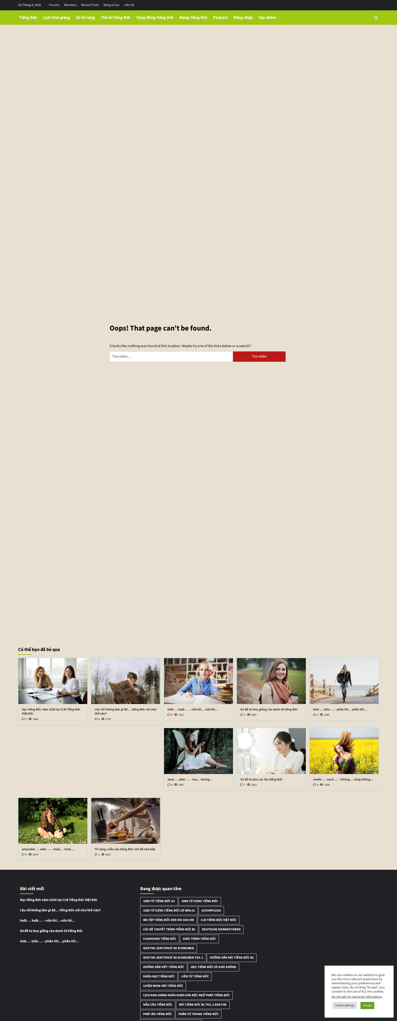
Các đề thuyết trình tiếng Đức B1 (169, 929)
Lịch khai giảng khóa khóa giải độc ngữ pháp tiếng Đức (186, 995)
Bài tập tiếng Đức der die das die (168, 920)
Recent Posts (90, 5)
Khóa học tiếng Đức (159, 976)
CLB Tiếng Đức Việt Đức (218, 920)
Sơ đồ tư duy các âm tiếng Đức (261, 779)
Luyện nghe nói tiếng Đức (163, 986)
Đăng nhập (243, 17)
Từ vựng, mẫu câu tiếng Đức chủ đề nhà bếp (125, 849)
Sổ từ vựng (85, 17)
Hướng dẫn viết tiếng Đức (163, 967)
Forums (54, 5)
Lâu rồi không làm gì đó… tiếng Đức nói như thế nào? (125, 711)
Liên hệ (129, 5)
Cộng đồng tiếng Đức (155, 17)
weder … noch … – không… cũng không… (343, 779)
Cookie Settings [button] (344, 1005)
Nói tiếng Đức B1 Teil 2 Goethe (203, 1004)
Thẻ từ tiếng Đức (115, 17)
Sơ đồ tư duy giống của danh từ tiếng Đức (269, 709)
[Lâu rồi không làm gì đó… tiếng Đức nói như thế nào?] (125, 681)
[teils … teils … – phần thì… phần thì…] (344, 681)
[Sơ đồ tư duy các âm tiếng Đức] (271, 751)
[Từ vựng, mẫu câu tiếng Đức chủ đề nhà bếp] (125, 821)
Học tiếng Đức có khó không (213, 967)
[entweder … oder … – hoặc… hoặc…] (52, 821)
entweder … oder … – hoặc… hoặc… (48, 849)
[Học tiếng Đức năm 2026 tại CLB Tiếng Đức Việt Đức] (52, 681)
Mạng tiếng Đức (193, 17)
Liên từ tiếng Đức (195, 976)
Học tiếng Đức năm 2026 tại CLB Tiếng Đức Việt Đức (51, 711)
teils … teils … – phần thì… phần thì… (340, 709)
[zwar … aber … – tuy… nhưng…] (198, 751)
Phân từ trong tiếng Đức (198, 1014)
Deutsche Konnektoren (221, 929)
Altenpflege (211, 910)
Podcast (220, 17)
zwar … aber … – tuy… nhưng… (190, 779)
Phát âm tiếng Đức (157, 1014)
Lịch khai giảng (56, 17)
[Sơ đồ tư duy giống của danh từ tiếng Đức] (271, 681)
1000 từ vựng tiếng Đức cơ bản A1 (169, 910)
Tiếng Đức (28, 17)
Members (70, 5)
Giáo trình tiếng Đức (199, 939)
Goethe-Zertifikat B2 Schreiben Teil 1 (173, 957)
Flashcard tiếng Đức (159, 939)
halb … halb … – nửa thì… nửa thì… (192, 709)
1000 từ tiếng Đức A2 (159, 901)
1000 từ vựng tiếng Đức (199, 901)
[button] (376, 18)
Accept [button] (367, 1005)
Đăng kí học (111, 5)
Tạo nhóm (267, 17)
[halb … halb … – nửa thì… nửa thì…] (198, 681)
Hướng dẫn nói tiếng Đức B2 (232, 957)
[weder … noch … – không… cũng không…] (344, 751)
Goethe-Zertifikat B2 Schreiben (168, 948)
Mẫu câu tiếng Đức (157, 1004)
